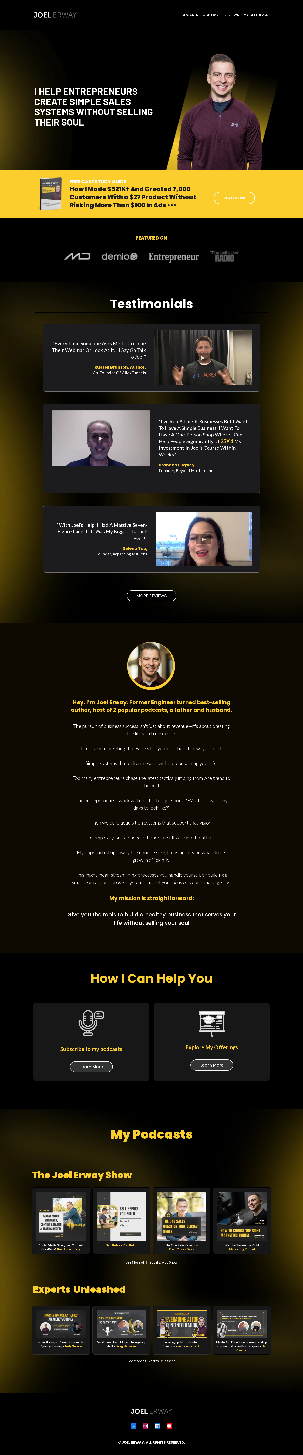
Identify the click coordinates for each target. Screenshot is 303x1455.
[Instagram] (146, 1426)
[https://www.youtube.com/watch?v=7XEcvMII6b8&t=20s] (121, 1324)
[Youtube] (169, 1426)
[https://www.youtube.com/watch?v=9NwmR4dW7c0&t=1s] (242, 1324)
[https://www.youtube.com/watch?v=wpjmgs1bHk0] (61, 1324)
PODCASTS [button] (188, 14)
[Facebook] (134, 1426)
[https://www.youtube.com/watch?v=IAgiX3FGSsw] (182, 1324)
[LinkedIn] (157, 1426)
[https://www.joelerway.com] (55, 15)
